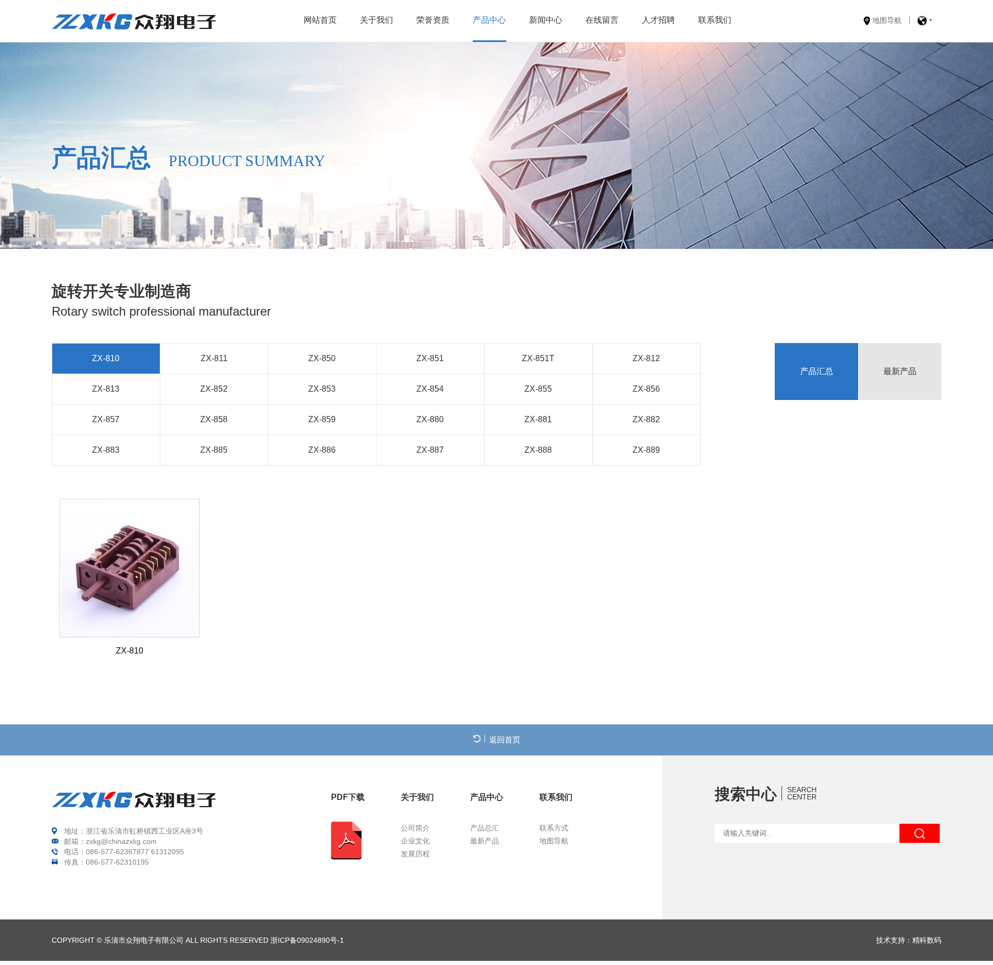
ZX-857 (105, 419)
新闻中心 (545, 20)
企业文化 (415, 841)
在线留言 (602, 20)
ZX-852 (214, 388)
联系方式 (553, 828)
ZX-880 (430, 419)
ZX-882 (646, 419)
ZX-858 (214, 419)
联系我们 (714, 20)
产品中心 (489, 20)
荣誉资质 (432, 20)
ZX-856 (646, 388)
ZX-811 (214, 358)
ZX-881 (538, 419)
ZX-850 (322, 358)
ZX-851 (430, 358)
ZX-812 (646, 358)
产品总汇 (484, 828)
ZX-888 (538, 450)
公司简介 (415, 828)
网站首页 (320, 20)
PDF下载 (348, 797)
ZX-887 (430, 450)
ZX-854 (430, 388)
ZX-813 (105, 388)
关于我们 (376, 20)
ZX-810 (105, 358)
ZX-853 (322, 388)
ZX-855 (538, 388)
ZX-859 (322, 419)
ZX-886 (322, 450)
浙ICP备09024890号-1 (307, 940)
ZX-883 (105, 450)
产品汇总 (816, 371)
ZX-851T (538, 358)
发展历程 (415, 854)
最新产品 (899, 371)
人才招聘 (658, 20)
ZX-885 (214, 450)
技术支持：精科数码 (908, 940)
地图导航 (886, 20)
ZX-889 (646, 450)
